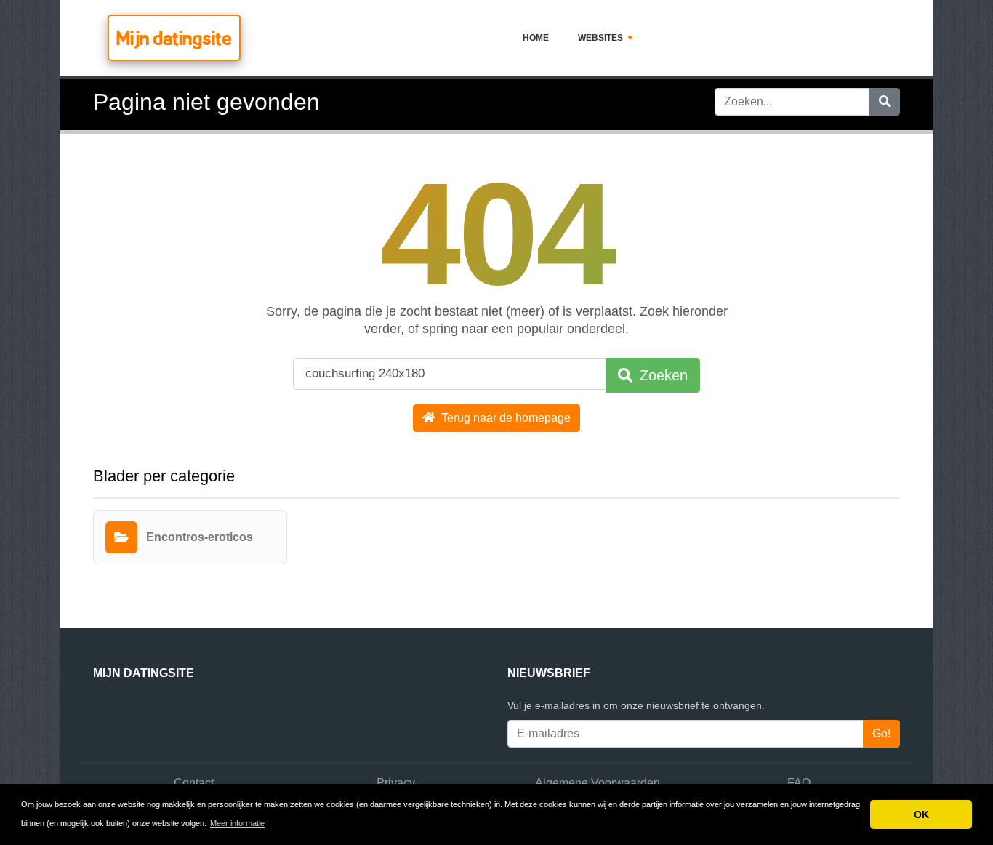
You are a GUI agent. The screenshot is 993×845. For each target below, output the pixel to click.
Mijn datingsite (174, 37)
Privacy (396, 783)
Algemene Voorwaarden (597, 783)
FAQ (799, 783)
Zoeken (661, 375)
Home (536, 38)
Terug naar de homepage (504, 418)
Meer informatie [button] (237, 823)
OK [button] (921, 814)
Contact (194, 783)
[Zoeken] (884, 102)
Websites (600, 38)
